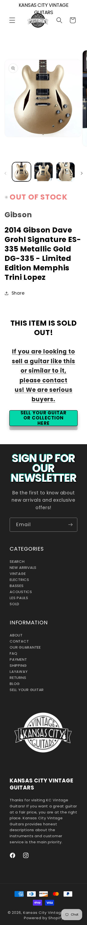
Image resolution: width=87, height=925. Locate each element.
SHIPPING (18, 665)
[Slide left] (5, 173)
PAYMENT (18, 659)
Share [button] (18, 293)
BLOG (15, 683)
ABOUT (16, 635)
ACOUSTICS (21, 591)
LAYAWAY (19, 671)
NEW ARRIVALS (23, 567)
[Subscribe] (70, 525)
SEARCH (17, 561)
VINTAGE (18, 573)
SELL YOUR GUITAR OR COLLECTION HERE (44, 418)
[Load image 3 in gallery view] (65, 171)
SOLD (14, 603)
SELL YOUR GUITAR (27, 689)
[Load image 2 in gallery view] (43, 171)
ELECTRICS (19, 579)
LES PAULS (19, 597)
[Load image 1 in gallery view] (21, 171)
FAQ (13, 653)
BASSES (17, 585)
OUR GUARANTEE (25, 647)
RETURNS (18, 677)
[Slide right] (81, 173)
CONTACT (19, 641)
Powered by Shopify (43, 917)
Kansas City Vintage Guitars (51, 912)
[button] (12, 20)
